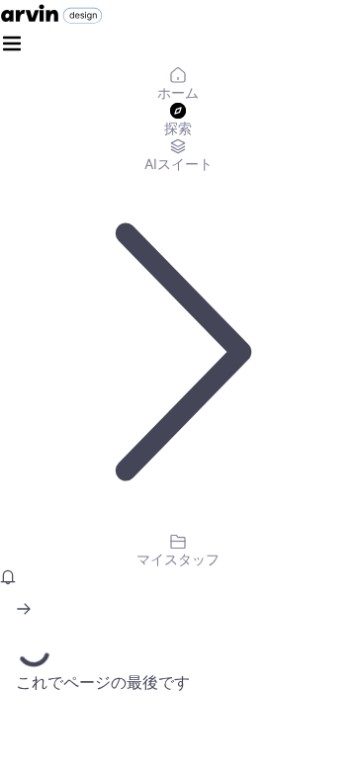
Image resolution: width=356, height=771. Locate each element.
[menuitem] (178, 85)
